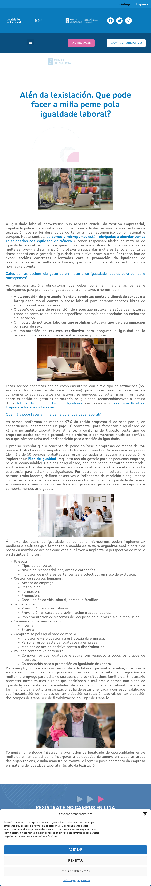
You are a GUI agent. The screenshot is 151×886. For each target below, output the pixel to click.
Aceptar (75, 849)
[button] (145, 814)
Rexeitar (75, 860)
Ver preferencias (75, 871)
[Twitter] (119, 20)
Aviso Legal (69, 880)
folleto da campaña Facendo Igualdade (50, 403)
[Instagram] (128, 20)
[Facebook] (110, 20)
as (48, 237)
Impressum (84, 880)
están (93, 237)
